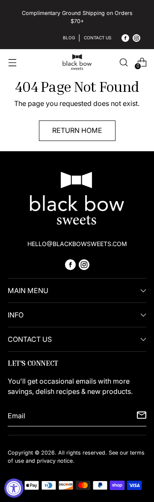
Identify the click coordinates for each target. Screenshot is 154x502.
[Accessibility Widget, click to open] (14, 488)
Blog (69, 37)
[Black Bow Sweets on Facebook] (125, 39)
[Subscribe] (141, 415)
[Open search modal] (123, 62)
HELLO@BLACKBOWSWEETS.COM (77, 243)
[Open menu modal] (12, 62)
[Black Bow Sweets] (77, 62)
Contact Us (97, 37)
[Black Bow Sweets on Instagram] (136, 39)
